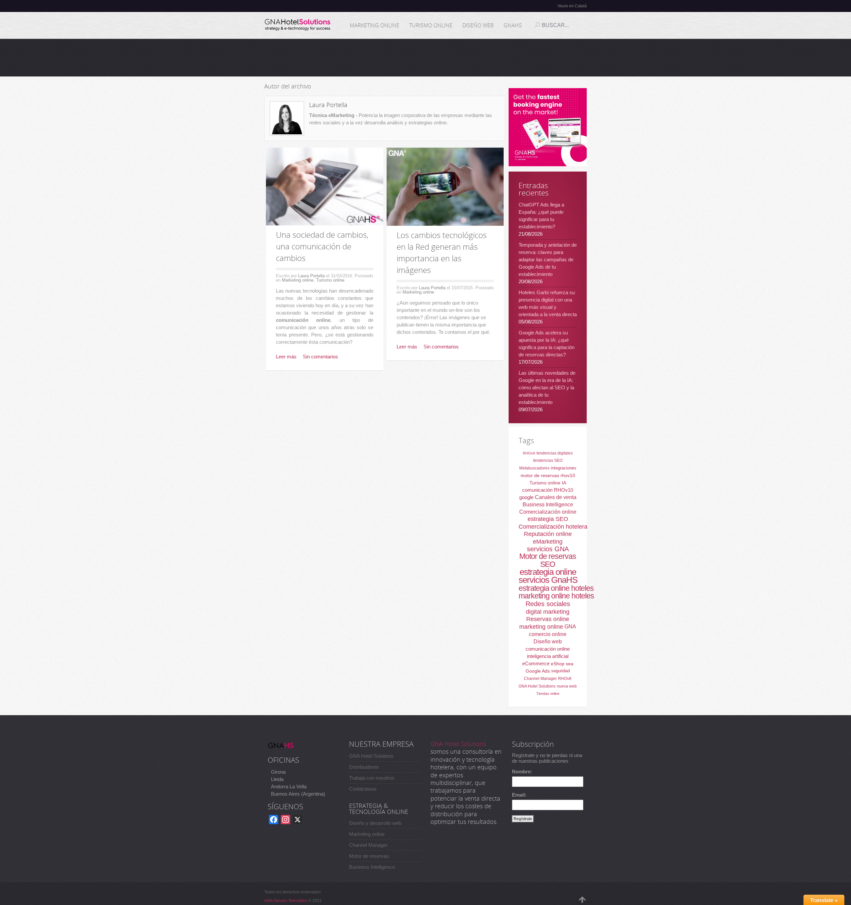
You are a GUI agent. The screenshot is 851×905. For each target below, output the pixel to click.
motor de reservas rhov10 (548, 475)
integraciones (563, 467)
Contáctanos (363, 789)
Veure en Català (572, 6)
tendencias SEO (547, 460)
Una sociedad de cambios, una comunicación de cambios (322, 246)
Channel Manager (540, 678)
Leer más (286, 356)
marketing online (541, 626)
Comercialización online (547, 512)
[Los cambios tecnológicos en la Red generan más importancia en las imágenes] (445, 187)
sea (569, 663)
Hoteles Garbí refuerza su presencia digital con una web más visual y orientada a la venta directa (548, 303)
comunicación (537, 490)
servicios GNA (548, 549)
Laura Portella (311, 275)
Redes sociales (548, 603)
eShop (557, 663)
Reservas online (547, 619)
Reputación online (548, 534)
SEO (547, 564)
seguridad (560, 670)
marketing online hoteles (556, 595)
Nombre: (522, 771)
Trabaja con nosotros (372, 778)
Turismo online (330, 280)
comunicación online (548, 649)
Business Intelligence (548, 504)
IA (564, 482)
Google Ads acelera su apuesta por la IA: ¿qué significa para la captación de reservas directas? (546, 343)
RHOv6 (529, 453)
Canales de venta (555, 497)
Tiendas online (547, 694)
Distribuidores (364, 767)
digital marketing (547, 611)
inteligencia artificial (547, 656)
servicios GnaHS (548, 580)
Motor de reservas (547, 556)
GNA (570, 626)
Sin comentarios (320, 356)
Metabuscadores (534, 468)
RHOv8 (564, 678)
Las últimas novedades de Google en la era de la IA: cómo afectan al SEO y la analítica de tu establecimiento (547, 387)
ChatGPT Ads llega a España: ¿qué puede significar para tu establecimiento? (541, 215)
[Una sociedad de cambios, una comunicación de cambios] (324, 186)
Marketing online (297, 280)
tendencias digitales (555, 453)
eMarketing (547, 541)
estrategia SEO (548, 519)
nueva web (567, 686)
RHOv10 (563, 490)
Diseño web (548, 641)
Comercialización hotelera (553, 526)
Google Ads (538, 671)
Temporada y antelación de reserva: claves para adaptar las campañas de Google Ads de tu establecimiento (548, 259)
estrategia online (548, 572)
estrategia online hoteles (556, 588)
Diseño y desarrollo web (375, 823)
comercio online (547, 634)
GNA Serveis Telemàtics (285, 900)
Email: (519, 795)
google (526, 497)
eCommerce (535, 663)
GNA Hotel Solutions (537, 686)
